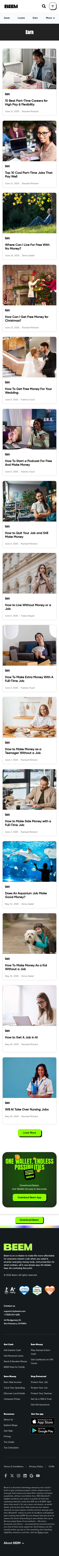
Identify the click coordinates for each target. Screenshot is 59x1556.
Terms (40, 1533)
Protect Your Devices (41, 1393)
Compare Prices (12, 1399)
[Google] (31, 1476)
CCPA (51, 1467)
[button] (43, 6)
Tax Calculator (11, 1448)
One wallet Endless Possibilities (30, 1164)
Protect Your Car (39, 1388)
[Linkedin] (25, 1476)
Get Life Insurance (40, 1405)
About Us (8, 1420)
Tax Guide (9, 1442)
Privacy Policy (36, 1467)
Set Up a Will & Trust (41, 1399)
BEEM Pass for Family (14, 1367)
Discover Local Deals (14, 1393)
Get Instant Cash (12, 1350)
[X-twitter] (12, 1476)
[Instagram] (18, 1476)
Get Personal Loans (13, 1356)
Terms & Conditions (13, 1467)
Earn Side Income (12, 1382)
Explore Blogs (10, 1425)
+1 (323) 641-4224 (12, 1315)
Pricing (7, 1436)
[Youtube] (38, 1476)
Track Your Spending (14, 1388)
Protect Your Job (39, 1382)
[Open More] (54, 18)
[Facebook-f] (6, 1476)
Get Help (8, 1431)
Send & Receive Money (15, 1361)
